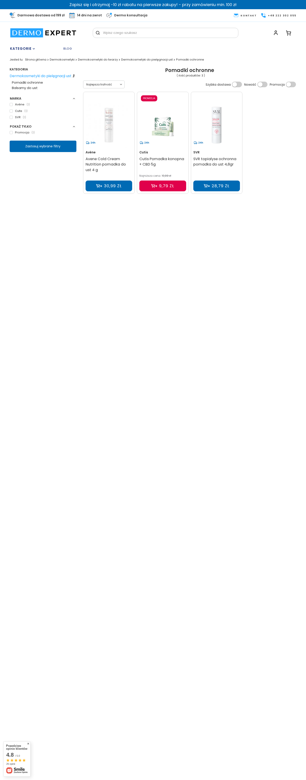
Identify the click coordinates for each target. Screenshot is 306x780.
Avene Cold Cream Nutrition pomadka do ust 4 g (106, 164)
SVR (196, 152)
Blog (67, 49)
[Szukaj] (98, 33)
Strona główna (35, 59)
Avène (91, 152)
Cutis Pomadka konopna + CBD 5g (161, 161)
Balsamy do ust (25, 87)
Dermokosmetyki (62, 59)
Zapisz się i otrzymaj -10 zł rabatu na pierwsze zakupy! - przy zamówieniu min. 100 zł (153, 4)
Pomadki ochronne (27, 82)
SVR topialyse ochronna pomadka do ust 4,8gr (214, 161)
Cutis (143, 152)
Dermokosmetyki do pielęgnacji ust (147, 59)
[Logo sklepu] (43, 33)
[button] (43, 98)
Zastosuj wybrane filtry (42, 146)
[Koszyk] (288, 33)
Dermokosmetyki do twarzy (98, 59)
